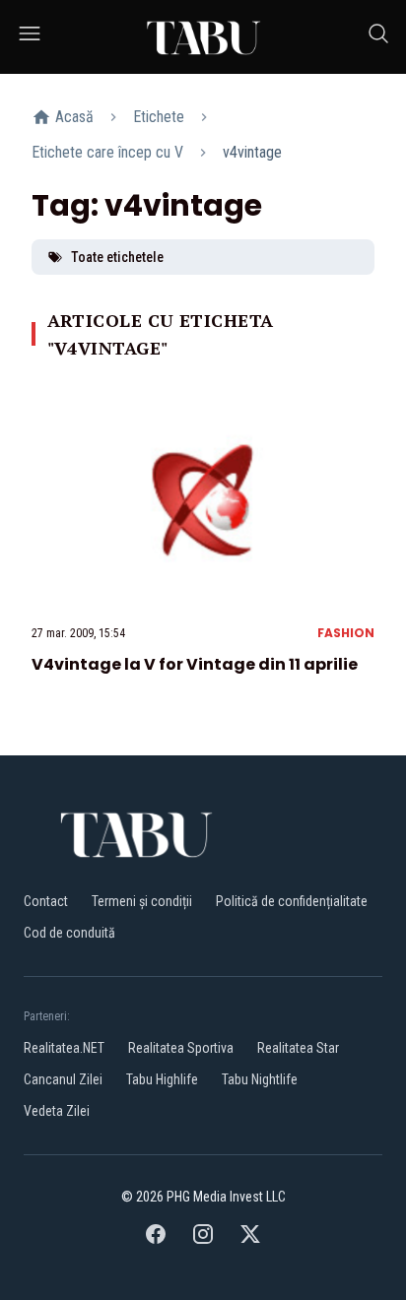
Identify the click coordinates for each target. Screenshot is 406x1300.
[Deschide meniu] (29, 37)
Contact (46, 901)
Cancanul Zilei (63, 1079)
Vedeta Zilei (57, 1111)
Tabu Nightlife (260, 1079)
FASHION (345, 632)
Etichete (158, 116)
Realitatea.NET (64, 1048)
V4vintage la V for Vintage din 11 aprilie (195, 664)
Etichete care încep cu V (107, 152)
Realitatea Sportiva (181, 1048)
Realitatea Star (298, 1048)
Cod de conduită (69, 933)
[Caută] (378, 37)
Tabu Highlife (162, 1079)
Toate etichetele (117, 257)
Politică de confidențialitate (292, 901)
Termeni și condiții (142, 901)
